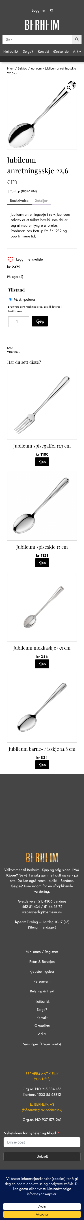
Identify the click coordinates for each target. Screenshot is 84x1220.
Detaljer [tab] (41, 200)
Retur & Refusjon (42, 961)
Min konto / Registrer (42, 951)
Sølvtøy (22, 68)
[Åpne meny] (42, 59)
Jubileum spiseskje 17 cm (42, 547)
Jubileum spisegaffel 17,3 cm (42, 445)
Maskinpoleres (24, 299)
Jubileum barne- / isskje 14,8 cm (42, 749)
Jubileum (36, 68)
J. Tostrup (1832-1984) (22, 191)
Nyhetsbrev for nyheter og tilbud (30, 1133)
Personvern (42, 981)
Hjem (10, 68)
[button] (69, 88)
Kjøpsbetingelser (42, 971)
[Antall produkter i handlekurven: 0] (51, 10)
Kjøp (39, 321)
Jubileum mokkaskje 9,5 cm (42, 647)
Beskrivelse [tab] (19, 200)
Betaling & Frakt (42, 991)
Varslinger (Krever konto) (42, 1044)
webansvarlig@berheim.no (42, 912)
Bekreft (42, 1156)
